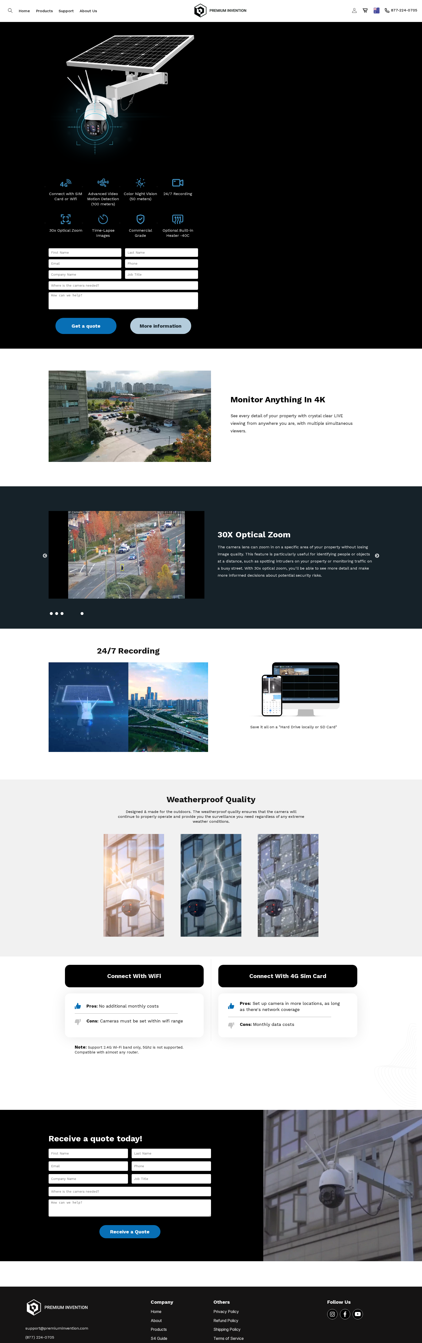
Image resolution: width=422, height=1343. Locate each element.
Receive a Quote (129, 1232)
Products (159, 1329)
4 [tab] (76, 613)
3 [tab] (71, 613)
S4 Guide (159, 1338)
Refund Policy (225, 1320)
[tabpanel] (211, 556)
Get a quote (86, 326)
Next (377, 555)
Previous (44, 555)
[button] (10, 10)
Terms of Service (228, 1338)
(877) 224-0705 (39, 1337)
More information (160, 326)
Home (156, 1311)
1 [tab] (56, 613)
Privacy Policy (226, 1311)
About (156, 1320)
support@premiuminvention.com (56, 1328)
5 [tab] (82, 613)
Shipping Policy (227, 1329)
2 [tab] (65, 613)
